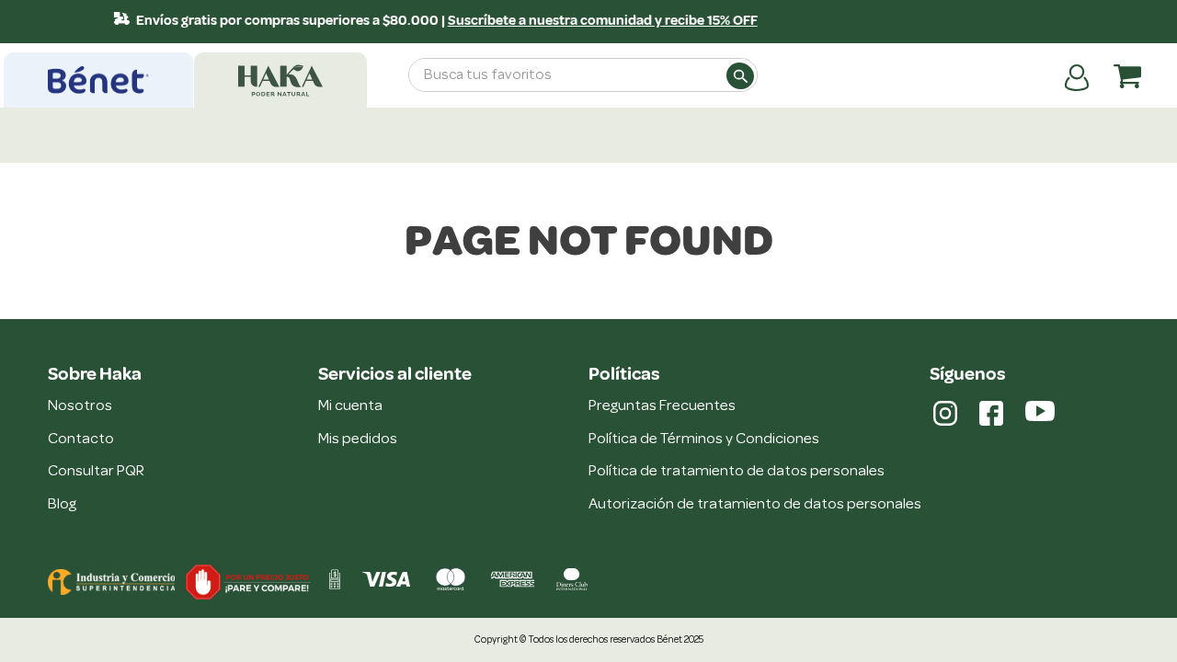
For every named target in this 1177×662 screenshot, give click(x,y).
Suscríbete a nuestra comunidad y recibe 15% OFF (596, 20)
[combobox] (583, 75)
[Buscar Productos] (739, 75)
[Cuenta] (1076, 76)
